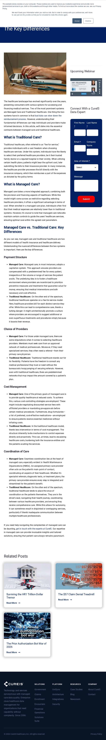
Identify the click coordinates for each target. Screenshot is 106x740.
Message (78, 176)
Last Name (92, 125)
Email (77, 142)
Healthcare (22, 629)
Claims (14, 577)
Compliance (22, 577)
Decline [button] (88, 21)
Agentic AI (14, 629)
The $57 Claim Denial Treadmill (76, 594)
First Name (79, 125)
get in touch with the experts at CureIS (34, 528)
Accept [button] (77, 21)
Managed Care (32, 580)
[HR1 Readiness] (86, 79)
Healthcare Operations (36, 629)
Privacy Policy (96, 734)
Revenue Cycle (81, 579)
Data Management (35, 577)
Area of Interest (82, 161)
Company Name (91, 144)
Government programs (17, 580)
